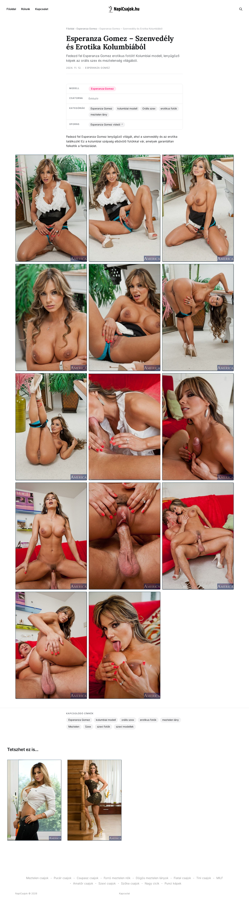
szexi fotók (103, 726)
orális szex (128, 719)
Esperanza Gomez (87, 28)
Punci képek (173, 883)
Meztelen (73, 726)
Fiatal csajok (182, 878)
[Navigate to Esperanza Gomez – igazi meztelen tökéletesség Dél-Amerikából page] (94, 800)
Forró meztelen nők (117, 878)
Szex (88, 726)
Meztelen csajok (37, 878)
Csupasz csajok (87, 878)
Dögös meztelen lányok (152, 878)
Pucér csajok (62, 878)
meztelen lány (99, 114)
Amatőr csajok (83, 883)
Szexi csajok (107, 883)
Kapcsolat (41, 9)
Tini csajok (203, 878)
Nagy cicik (152, 883)
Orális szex (148, 108)
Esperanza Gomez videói (105, 124)
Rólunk (25, 9)
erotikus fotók (169, 108)
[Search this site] (241, 9)
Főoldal (11, 9)
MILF (219, 878)
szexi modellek (125, 726)
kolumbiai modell (127, 108)
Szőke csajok (130, 883)
